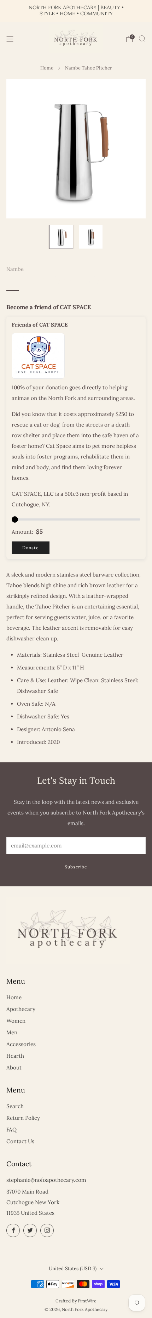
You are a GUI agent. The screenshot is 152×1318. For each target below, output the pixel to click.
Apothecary (20, 1009)
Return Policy (23, 1117)
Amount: (22, 531)
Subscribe (76, 866)
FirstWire (87, 1300)
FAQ (11, 1129)
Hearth (15, 1055)
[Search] (142, 38)
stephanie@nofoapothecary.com (46, 1180)
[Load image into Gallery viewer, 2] (91, 237)
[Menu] (9, 39)
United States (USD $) (73, 1268)
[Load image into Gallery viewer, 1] (61, 237)
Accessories (21, 1044)
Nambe (15, 269)
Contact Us (20, 1141)
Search (15, 1106)
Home (46, 68)
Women (15, 1020)
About (14, 1067)
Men (11, 1032)
